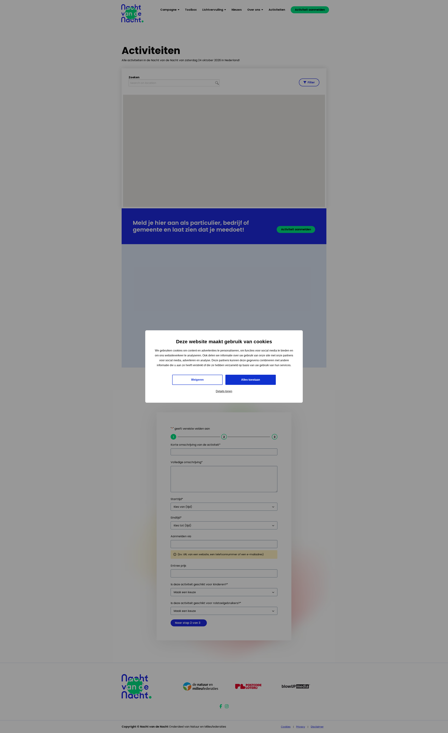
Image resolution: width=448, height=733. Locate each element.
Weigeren (197, 379)
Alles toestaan (250, 379)
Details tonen (224, 391)
